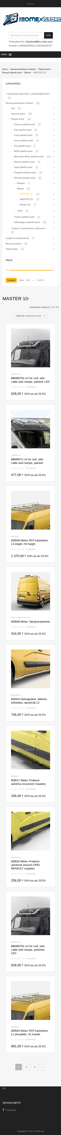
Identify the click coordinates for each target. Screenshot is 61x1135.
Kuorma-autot (18, 113)
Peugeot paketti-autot (25, 172)
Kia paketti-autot (22, 145)
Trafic (20, 210)
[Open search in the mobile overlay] (30, 35)
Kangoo (21, 183)
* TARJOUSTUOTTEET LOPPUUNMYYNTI (28, 94)
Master (27, 72)
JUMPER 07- (16, 455)
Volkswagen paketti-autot (27, 222)
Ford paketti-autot (23, 135)
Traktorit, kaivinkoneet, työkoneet (28, 228)
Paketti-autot (44, 69)
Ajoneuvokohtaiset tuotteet (22, 69)
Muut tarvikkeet (13, 243)
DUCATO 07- (16, 374)
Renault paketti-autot (12, 72)
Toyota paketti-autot (24, 217)
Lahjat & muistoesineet (17, 238)
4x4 (13, 108)
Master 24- (25, 204)
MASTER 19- (16, 695)
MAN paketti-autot (23, 151)
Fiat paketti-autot (22, 130)
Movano (15, 536)
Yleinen (30, 4)
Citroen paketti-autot (24, 124)
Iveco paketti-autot (23, 140)
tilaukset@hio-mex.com (39, 41)
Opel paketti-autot (20, 618)
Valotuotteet (12, 249)
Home (5, 69)
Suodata (11, 280)
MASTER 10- (16, 857)
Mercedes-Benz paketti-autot (29, 156)
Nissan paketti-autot (24, 161)
